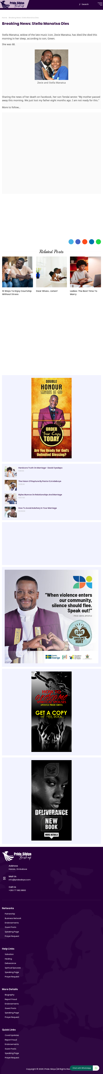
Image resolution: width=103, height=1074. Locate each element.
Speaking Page (12, 931)
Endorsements (12, 922)
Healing (8, 958)
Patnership (10, 913)
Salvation (9, 954)
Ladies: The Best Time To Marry (83, 292)
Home (4, 17)
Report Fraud (11, 999)
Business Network (13, 918)
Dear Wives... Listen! (47, 291)
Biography (9, 994)
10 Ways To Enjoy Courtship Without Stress (17, 292)
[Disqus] (51, 336)
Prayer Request (12, 936)
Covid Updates (12, 1035)
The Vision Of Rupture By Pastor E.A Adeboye (39, 481)
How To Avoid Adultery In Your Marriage (37, 508)
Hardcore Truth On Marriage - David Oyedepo (40, 467)
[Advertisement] (51, 216)
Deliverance (10, 963)
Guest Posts (10, 927)
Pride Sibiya (50, 1069)
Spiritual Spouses (13, 967)
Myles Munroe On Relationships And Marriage (40, 494)
